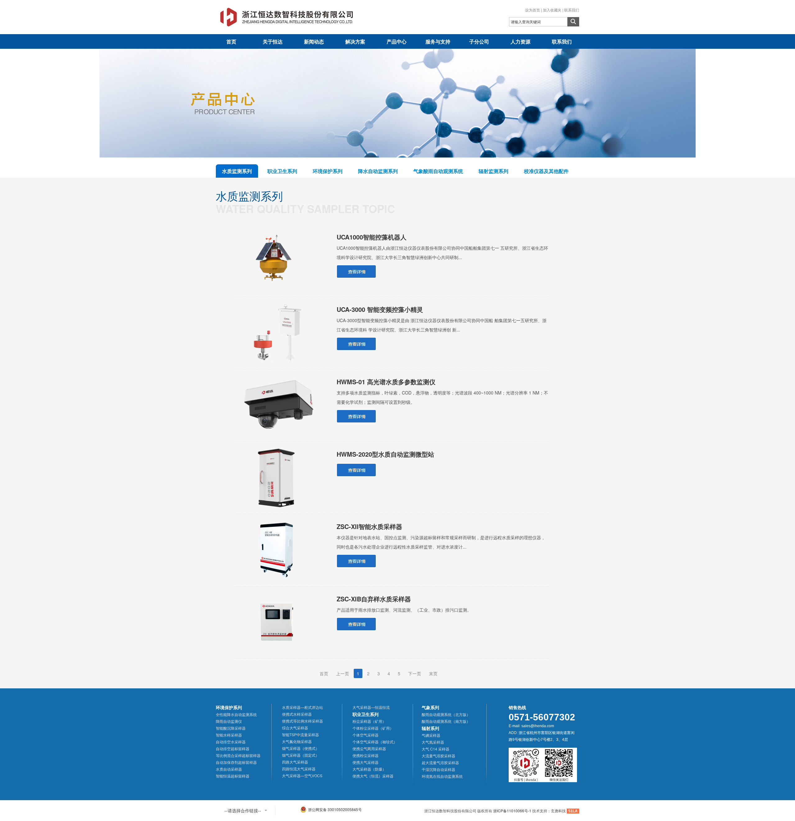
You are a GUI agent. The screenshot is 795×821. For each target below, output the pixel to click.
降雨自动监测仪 (229, 721)
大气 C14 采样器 (435, 748)
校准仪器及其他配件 (546, 171)
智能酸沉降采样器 (231, 728)
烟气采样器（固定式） (300, 755)
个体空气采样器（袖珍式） (374, 741)
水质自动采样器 (229, 769)
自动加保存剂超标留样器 (236, 762)
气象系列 (430, 707)
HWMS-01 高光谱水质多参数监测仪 (386, 381)
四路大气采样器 (295, 761)
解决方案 (355, 41)
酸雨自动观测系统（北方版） (446, 714)
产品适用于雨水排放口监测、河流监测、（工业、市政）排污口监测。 (404, 610)
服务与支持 (437, 41)
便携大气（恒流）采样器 (372, 775)
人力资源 (520, 41)
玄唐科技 (558, 810)
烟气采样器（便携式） (300, 748)
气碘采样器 (431, 735)
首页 (231, 41)
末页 (433, 673)
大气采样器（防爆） (369, 769)
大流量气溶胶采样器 (438, 755)
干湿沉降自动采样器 (438, 769)
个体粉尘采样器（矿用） (372, 728)
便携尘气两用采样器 (369, 748)
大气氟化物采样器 (297, 741)
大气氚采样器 (433, 742)
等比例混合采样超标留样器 (238, 755)
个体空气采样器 (365, 734)
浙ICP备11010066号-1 (512, 810)
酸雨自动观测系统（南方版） (446, 721)
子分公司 (479, 41)
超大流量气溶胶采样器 (440, 762)
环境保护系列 (328, 171)
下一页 (414, 673)
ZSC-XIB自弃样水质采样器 (374, 598)
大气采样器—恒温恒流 (371, 707)
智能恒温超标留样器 (232, 775)
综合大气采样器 (295, 727)
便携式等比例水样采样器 (302, 720)
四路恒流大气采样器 (299, 768)
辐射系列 (430, 728)
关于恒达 (273, 41)
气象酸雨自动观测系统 (438, 171)
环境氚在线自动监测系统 (442, 776)
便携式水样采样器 (297, 714)
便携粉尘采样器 (365, 755)
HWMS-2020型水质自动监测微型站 (385, 453)
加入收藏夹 (552, 9)
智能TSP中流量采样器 (300, 734)
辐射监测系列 (493, 171)
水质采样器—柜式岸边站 (302, 707)
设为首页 (532, 9)
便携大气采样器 (365, 762)
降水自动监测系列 (378, 171)
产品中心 (397, 41)
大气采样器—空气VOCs (302, 775)
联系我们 (571, 9)
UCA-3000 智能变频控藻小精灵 (380, 309)
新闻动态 (314, 41)
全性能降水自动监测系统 (236, 714)
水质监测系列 (237, 171)
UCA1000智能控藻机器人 (372, 236)
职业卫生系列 (282, 171)
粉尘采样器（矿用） (369, 721)
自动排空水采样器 (231, 741)
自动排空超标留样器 (232, 748)
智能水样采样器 (229, 734)
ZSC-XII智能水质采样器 (369, 526)
